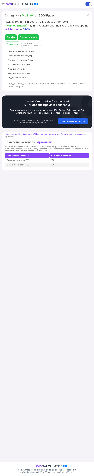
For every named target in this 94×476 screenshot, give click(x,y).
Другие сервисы (28, 37)
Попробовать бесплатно (73, 121)
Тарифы (11, 37)
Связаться (12, 44)
